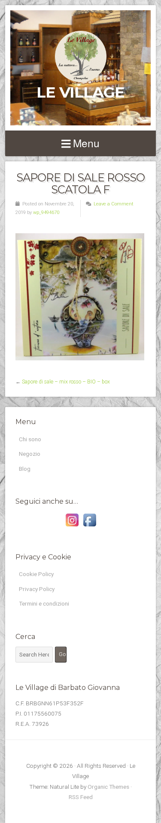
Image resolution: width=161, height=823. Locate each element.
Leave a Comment (114, 204)
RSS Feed (81, 796)
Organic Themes (108, 786)
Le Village (80, 92)
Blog (24, 468)
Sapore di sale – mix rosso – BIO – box (66, 382)
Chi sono (30, 439)
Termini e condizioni (44, 603)
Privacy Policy (37, 588)
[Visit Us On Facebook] (89, 526)
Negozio (29, 453)
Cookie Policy (36, 573)
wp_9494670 (46, 212)
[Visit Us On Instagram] (72, 526)
